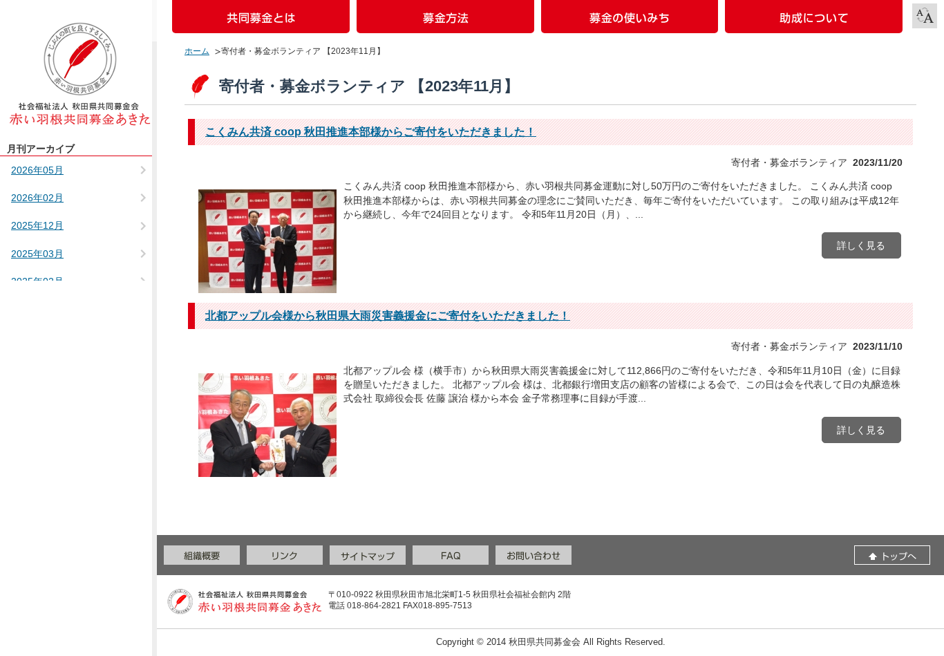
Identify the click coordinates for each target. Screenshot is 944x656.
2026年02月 (37, 197)
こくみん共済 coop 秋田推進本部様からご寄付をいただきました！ (370, 132)
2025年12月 (37, 225)
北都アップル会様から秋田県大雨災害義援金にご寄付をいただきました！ (387, 315)
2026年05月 (37, 170)
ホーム (197, 51)
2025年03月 (37, 253)
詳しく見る (861, 245)
